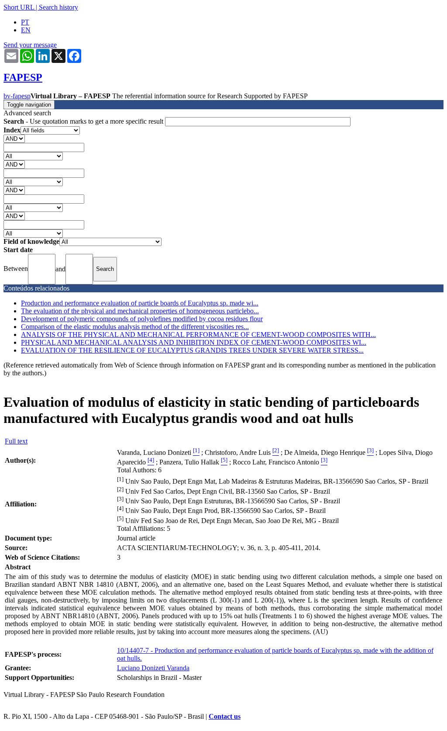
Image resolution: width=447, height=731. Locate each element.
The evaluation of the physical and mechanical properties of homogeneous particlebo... (140, 311)
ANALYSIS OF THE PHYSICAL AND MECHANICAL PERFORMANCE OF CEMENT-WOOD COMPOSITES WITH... (198, 334)
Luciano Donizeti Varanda (153, 668)
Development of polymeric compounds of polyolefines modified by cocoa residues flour (142, 318)
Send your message (30, 45)
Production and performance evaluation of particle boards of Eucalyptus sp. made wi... (139, 303)
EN (26, 30)
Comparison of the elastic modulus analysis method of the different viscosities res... (135, 326)
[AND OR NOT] (14, 138)
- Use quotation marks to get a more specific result (84, 121)
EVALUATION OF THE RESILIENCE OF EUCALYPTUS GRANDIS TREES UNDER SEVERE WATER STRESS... (192, 350)
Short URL (18, 7)
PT (25, 22)
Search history (58, 7)
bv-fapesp (17, 96)
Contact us (225, 716)
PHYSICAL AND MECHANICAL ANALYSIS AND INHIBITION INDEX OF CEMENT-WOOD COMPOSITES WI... (193, 342)
